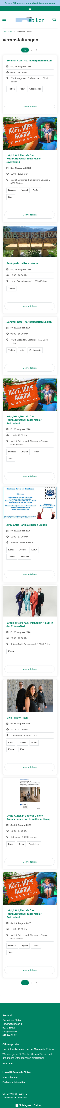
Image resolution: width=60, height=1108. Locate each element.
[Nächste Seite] (36, 50)
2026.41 (23, 1094)
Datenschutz (8, 1097)
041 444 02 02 (9, 1035)
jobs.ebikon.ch (10, 1077)
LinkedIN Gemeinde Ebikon (16, 1072)
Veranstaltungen (24, 31)
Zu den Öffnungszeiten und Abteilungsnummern (30, 3)
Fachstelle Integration (14, 1082)
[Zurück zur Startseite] (30, 19)
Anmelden (22, 1097)
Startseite (7, 31)
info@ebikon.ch (10, 1031)
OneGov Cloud (9, 1094)
